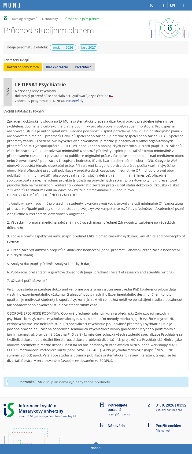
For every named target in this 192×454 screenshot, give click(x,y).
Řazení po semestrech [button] (23, 67)
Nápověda (116, 426)
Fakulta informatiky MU (63, 416)
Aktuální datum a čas (169, 410)
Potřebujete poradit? (117, 407)
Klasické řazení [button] (57, 67)
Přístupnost (163, 430)
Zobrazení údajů (16, 60)
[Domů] (151, 5)
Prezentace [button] (83, 67)
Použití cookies (168, 426)
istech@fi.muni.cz (119, 414)
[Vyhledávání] (162, 5)
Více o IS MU (26, 416)
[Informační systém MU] (5, 18)
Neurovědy (50, 19)
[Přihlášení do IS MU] (183, 5)
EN (172, 5)
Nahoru (96, 448)
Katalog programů (24, 19)
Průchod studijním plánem (81, 19)
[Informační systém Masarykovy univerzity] (12, 5)
